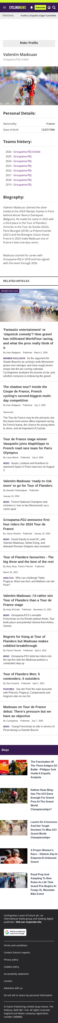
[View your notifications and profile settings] (31, 7)
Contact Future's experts (17, 952)
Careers (8, 981)
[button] (54, 7)
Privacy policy (11, 959)
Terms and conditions (15, 945)
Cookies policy (11, 966)
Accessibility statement (16, 973)
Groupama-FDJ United (27, 151)
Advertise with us (13, 988)
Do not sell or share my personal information (28, 995)
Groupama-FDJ (22, 156)
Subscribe (40, 7)
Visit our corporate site (28, 921)
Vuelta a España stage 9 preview (38, 15)
